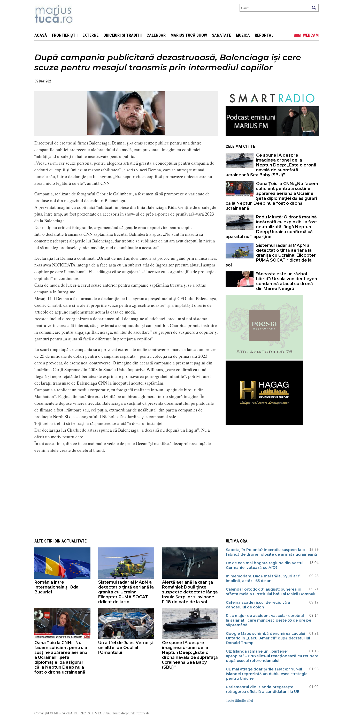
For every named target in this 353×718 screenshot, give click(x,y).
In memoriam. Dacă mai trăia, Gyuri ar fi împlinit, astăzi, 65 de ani (263, 578)
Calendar (156, 35)
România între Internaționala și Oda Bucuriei (56, 587)
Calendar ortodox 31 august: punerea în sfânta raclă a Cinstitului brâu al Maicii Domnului (272, 591)
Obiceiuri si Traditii (122, 35)
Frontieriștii (65, 35)
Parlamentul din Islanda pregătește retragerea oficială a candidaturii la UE (262, 689)
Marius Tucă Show (189, 35)
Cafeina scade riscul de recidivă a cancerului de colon (258, 604)
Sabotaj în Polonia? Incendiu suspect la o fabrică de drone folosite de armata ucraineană (271, 552)
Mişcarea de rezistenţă (81, 15)
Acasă (40, 35)
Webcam (311, 35)
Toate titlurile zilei (239, 700)
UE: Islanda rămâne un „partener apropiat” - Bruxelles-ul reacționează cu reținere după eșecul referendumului (272, 656)
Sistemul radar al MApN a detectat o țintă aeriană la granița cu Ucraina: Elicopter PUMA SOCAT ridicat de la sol (271, 255)
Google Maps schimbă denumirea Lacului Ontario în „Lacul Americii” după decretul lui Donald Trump (268, 638)
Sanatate (221, 35)
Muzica (243, 35)
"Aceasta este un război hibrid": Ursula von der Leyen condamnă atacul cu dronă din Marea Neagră (286, 281)
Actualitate (74, 541)
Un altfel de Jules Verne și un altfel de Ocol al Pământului (125, 647)
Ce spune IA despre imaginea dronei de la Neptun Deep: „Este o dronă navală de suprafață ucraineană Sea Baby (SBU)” (271, 165)
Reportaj (264, 35)
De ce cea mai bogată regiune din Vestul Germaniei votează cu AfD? (264, 565)
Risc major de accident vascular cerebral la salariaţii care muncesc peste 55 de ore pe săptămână (268, 620)
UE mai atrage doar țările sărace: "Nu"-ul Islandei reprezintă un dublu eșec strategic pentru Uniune (267, 674)
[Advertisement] (122, 493)
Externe (90, 35)
